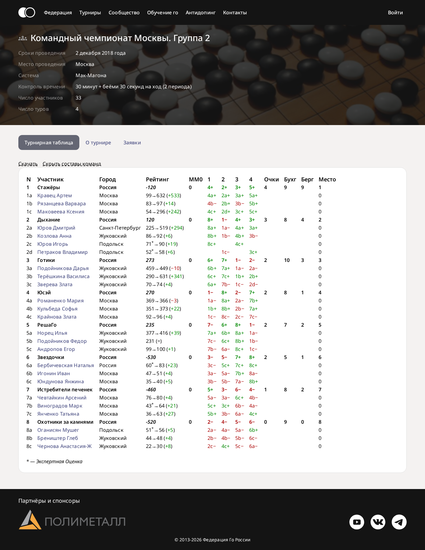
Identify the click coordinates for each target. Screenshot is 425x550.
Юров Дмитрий (56, 227)
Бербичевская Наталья (65, 365)
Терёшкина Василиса (63, 276)
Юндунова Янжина (60, 381)
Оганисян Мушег (58, 429)
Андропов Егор (56, 349)
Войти (395, 12)
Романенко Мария (60, 300)
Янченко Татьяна (58, 413)
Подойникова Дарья (63, 268)
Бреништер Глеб (57, 438)
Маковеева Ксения (60, 211)
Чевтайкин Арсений (61, 397)
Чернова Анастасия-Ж (64, 446)
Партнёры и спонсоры (49, 500)
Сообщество (124, 12)
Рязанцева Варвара (61, 203)
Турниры (90, 12)
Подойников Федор (62, 341)
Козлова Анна (54, 235)
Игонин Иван (53, 373)
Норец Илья (52, 332)
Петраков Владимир (62, 252)
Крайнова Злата (57, 316)
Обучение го (162, 12)
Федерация (58, 12)
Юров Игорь (52, 243)
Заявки (132, 142)
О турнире (98, 142)
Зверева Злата (54, 284)
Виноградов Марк (59, 405)
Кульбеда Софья (57, 308)
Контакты (235, 12)
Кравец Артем (54, 195)
